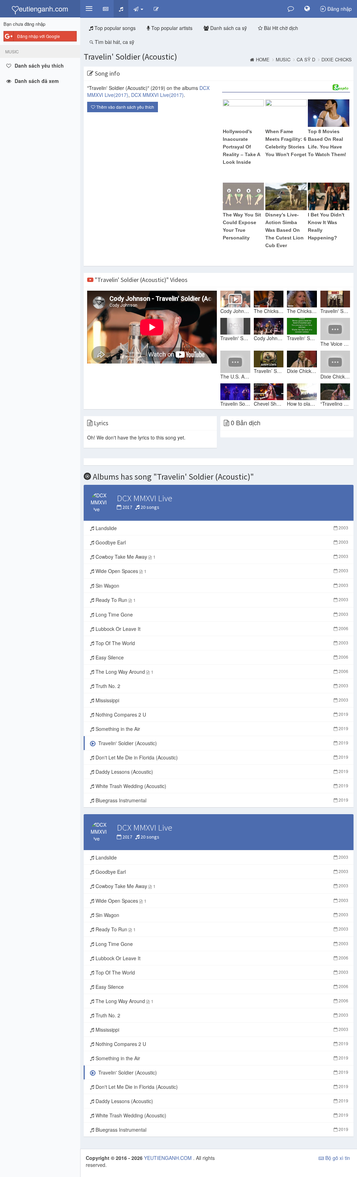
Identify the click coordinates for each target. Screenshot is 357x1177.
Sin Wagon (221, 585)
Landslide (221, 528)
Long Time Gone (221, 614)
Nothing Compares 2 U (221, 714)
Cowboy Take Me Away (221, 556)
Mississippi (221, 700)
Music (283, 59)
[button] (89, 8)
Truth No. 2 (221, 685)
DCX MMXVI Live (157, 94)
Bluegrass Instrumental (221, 800)
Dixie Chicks (336, 59)
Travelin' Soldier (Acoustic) (130, 56)
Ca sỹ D (306, 59)
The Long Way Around (221, 671)
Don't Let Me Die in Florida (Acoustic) (221, 757)
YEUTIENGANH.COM (168, 1157)
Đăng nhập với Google (38, 36)
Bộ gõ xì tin (337, 1157)
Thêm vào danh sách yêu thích (124, 107)
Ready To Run (221, 599)
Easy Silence (221, 657)
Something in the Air (221, 728)
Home (262, 59)
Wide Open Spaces (221, 570)
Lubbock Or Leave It (221, 628)
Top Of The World (221, 643)
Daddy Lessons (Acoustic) (221, 771)
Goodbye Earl (221, 542)
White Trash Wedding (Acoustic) (221, 785)
